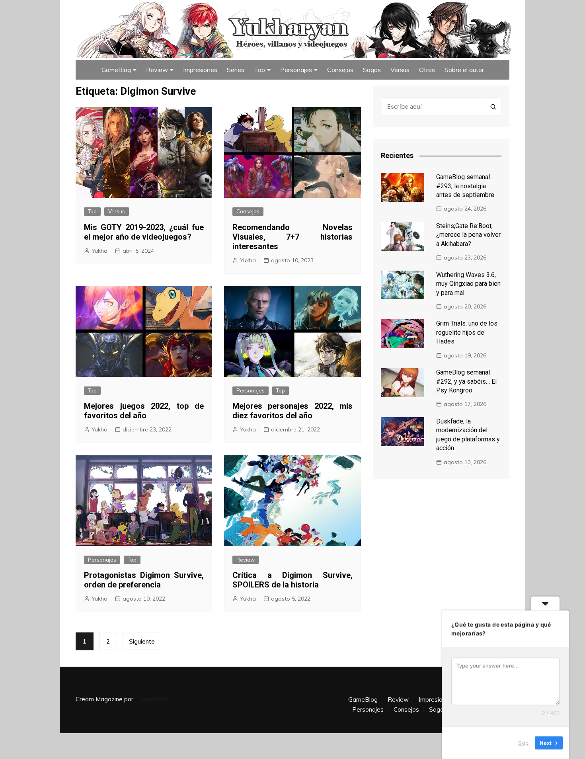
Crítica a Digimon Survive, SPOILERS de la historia (292, 579)
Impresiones (200, 70)
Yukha (99, 250)
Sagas (372, 70)
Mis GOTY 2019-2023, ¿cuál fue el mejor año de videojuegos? (144, 232)
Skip (523, 742)
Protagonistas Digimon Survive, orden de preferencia (144, 579)
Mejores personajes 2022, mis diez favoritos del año (292, 410)
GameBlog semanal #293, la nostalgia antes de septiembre (465, 186)
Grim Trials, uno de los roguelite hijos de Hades (466, 332)
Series (235, 70)
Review (157, 70)
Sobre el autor (464, 70)
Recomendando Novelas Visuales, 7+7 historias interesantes (292, 236)
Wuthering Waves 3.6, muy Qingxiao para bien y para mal (468, 284)
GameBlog (116, 70)
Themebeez (152, 699)
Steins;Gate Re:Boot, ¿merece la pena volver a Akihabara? (468, 235)
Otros (427, 70)
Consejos (340, 70)
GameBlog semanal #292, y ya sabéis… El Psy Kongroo (466, 381)
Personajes (296, 70)
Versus (400, 70)
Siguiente (142, 641)
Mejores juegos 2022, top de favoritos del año (144, 410)
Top (259, 70)
